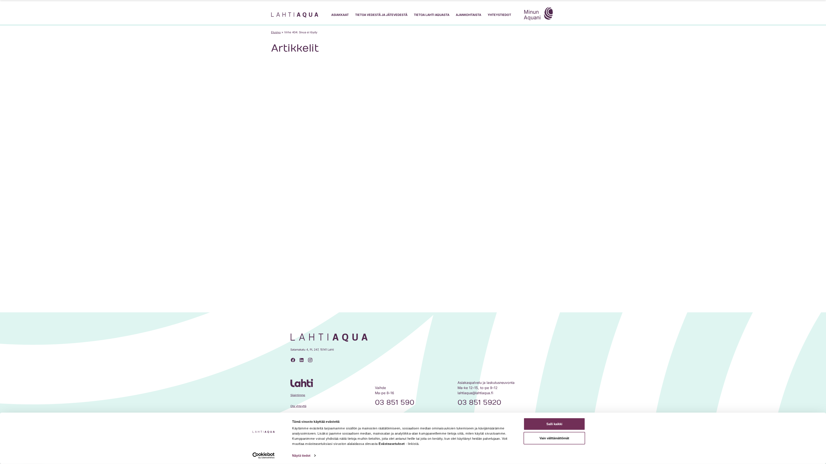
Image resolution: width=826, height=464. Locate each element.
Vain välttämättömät (554, 438)
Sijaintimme (297, 395)
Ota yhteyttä (298, 406)
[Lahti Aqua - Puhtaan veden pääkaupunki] (294, 15)
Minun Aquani (532, 15)
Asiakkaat (340, 15)
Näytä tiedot (301, 455)
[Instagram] (310, 360)
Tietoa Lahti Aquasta (431, 15)
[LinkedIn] (301, 360)
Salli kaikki (554, 424)
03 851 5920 (479, 402)
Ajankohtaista (468, 15)
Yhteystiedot (499, 15)
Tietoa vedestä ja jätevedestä (381, 15)
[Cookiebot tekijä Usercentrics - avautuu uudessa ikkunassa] (263, 455)
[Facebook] (293, 360)
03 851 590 (394, 402)
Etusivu (276, 32)
